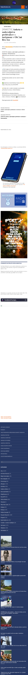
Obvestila (3, 502)
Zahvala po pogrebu (5, 440)
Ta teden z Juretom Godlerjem (7, 522)
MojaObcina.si (4, 494)
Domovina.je (3, 481)
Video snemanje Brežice (6, 416)
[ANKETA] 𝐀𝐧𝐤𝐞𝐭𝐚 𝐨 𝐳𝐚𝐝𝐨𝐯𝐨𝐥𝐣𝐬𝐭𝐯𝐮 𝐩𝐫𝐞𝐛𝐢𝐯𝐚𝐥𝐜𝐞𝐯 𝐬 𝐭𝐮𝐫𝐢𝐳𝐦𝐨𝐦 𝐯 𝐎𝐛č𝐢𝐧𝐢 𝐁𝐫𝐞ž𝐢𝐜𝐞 (13, 116)
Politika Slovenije (4, 512)
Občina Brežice (7, 26)
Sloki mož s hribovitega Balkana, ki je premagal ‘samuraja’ (13, 561)
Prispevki (3, 517)
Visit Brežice (3, 530)
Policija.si (3, 509)
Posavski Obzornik (5, 515)
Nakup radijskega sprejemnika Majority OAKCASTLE (13, 432)
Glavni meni (26, 7)
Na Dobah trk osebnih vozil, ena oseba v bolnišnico (12, 633)
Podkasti (3, 429)
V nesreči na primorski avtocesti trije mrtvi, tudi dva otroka (13, 547)
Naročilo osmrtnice (5, 437)
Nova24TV (3, 496)
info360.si (3, 486)
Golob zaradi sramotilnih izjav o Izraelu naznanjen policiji (13, 667)
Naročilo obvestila (5, 443)
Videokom (3, 527)
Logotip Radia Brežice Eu (6, 456)
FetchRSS (15, 100)
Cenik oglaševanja (5, 448)
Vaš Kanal (3, 525)
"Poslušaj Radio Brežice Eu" (7, 148)
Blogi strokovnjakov (5, 476)
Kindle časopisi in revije (6, 445)
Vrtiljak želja (4, 453)
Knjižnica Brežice (4, 489)
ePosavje (3, 483)
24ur (2, 471)
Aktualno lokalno (5, 427)
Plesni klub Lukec (4, 504)
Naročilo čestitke (5, 435)
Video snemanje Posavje (6, 418)
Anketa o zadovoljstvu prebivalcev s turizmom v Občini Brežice (13, 110)
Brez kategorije (4, 478)
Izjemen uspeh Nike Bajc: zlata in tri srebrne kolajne (12, 607)
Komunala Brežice (5, 451)
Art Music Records (5, 473)
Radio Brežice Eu (5, 7)
